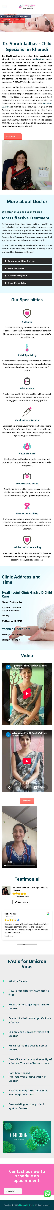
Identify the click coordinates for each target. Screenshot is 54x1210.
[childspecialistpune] (27, 7)
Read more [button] (32, 936)
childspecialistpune (26, 1205)
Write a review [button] (21, 902)
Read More (10, 136)
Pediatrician (39, 59)
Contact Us (10, 1191)
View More (27, 801)
